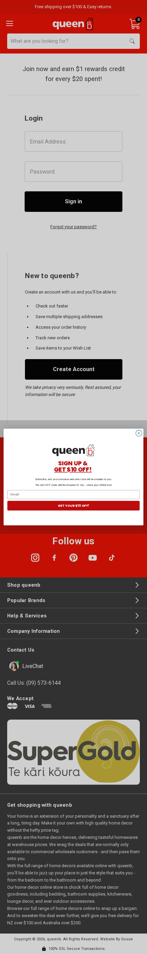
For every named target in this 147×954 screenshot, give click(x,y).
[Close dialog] (139, 433)
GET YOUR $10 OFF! (73, 505)
